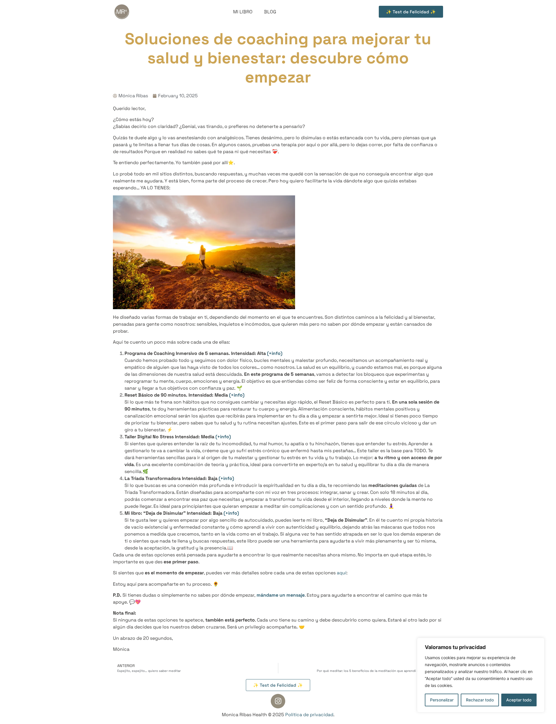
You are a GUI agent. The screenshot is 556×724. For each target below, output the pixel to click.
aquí (341, 573)
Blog (270, 12)
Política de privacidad (309, 715)
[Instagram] (278, 701)
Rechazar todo (480, 699)
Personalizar (441, 699)
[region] (480, 675)
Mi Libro (243, 12)
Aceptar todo (518, 699)
